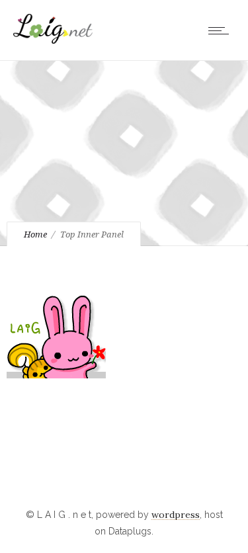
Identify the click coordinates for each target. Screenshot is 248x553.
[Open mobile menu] (221, 30)
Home (35, 234)
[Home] (53, 40)
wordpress (175, 515)
